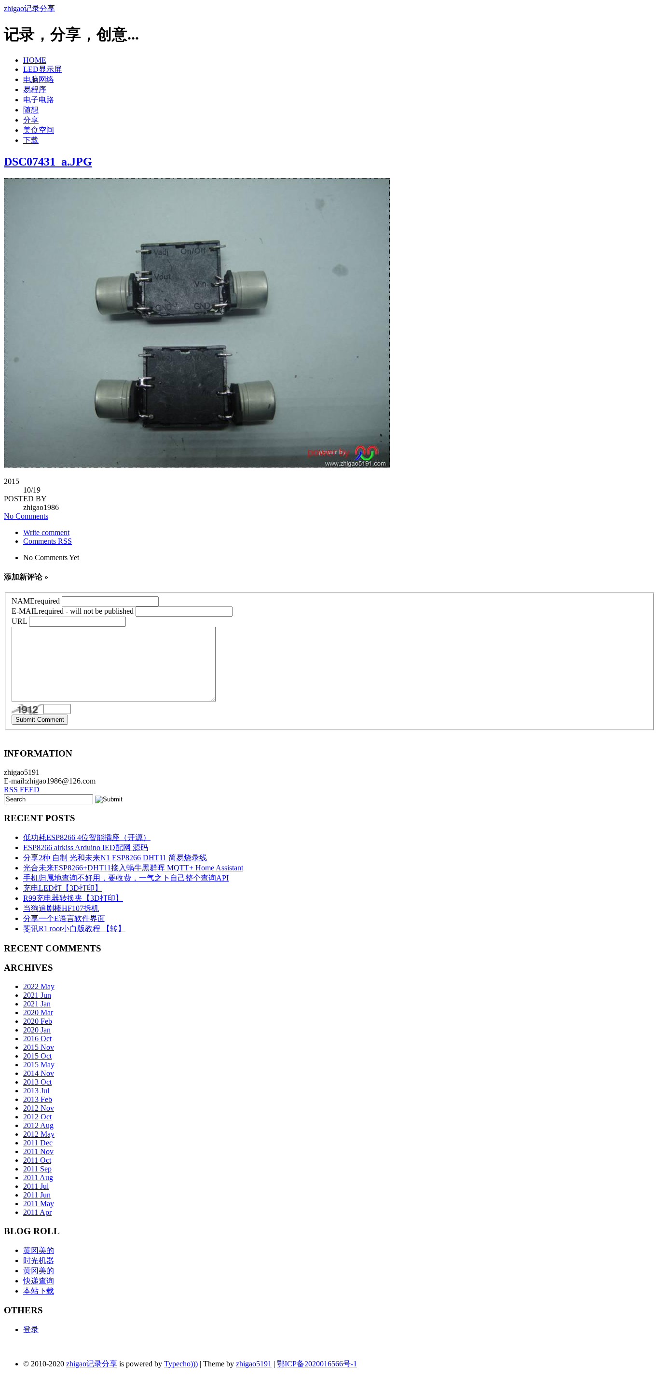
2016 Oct (37, 1038)
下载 (31, 140)
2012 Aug (38, 1125)
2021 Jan (37, 1004)
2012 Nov (38, 1108)
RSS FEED (22, 789)
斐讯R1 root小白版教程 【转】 (74, 928)
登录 (31, 1329)
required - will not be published (73, 611)
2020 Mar (38, 1012)
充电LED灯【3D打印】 (62, 888)
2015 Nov (38, 1047)
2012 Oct (37, 1117)
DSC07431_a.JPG (48, 161)
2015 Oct (37, 1056)
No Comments (26, 516)
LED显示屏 (42, 69)
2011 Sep (37, 1169)
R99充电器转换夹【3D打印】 (73, 898)
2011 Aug (38, 1177)
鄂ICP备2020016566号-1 (317, 1364)
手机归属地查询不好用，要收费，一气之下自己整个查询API (126, 878)
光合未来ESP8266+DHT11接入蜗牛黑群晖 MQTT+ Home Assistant (133, 868)
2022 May (39, 986)
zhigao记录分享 (29, 8)
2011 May (38, 1203)
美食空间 (38, 130)
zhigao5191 (254, 1364)
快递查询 (38, 1281)
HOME (34, 60)
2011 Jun (37, 1195)
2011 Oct (37, 1160)
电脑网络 (38, 79)
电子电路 (38, 100)
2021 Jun (37, 995)
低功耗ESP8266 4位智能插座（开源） (87, 837)
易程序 (34, 89)
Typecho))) (181, 1364)
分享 (31, 120)
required (36, 601)
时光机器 (38, 1260)
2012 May (39, 1134)
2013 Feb (37, 1099)
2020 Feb (37, 1021)
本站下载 (38, 1291)
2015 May (39, 1064)
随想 (31, 110)
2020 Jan (37, 1030)
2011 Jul (36, 1186)
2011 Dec (38, 1143)
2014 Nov (38, 1073)
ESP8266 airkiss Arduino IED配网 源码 (85, 847)
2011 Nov (38, 1151)
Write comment (46, 532)
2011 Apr (37, 1212)
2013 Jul (36, 1091)
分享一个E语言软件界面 (64, 918)
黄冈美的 (38, 1250)
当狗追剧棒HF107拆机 (61, 908)
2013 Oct (37, 1082)
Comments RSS (47, 541)
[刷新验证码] (27, 709)
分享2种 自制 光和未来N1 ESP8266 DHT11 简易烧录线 (115, 858)
